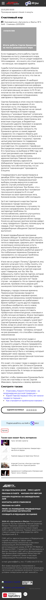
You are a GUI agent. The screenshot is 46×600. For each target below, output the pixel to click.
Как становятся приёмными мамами (24, 401)
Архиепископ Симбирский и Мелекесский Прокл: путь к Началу (27, 472)
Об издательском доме (14, 490)
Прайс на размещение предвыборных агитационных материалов (21, 510)
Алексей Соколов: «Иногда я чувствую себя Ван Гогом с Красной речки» (25, 464)
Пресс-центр (34, 490)
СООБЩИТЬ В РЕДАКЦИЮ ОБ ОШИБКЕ (19, 514)
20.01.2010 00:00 (7, 10)
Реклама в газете (10, 493)
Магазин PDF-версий (31, 493)
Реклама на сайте (11, 505)
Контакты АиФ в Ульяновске (16, 502)
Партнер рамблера (34, 588)
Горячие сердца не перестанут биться (25, 456)
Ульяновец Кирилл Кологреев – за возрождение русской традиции (21, 392)
